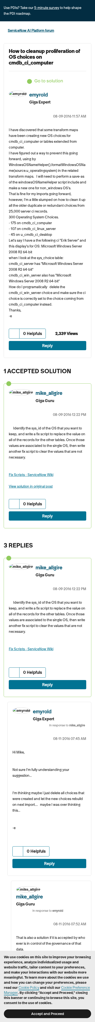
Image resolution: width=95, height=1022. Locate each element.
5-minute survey (46, 8)
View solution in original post (31, 486)
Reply (47, 345)
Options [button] (88, 30)
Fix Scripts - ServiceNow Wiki (31, 475)
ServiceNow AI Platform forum (31, 30)
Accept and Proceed (47, 1014)
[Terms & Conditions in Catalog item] (86, 544)
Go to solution (48, 81)
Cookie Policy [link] (29, 987)
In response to (67, 725)
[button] (14, 333)
